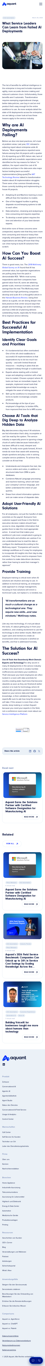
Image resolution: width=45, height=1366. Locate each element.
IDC (28, 144)
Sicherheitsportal (8, 1265)
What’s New (6, 1270)
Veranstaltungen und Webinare (14, 1252)
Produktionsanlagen (10, 1220)
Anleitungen (7, 1261)
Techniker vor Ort (9, 1141)
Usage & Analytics (9, 1114)
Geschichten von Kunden (12, 1238)
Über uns (6, 1159)
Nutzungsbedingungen (11, 1345)
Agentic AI (6, 1091)
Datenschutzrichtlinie (10, 1336)
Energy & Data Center (10, 1206)
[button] (40, 4)
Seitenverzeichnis (9, 1350)
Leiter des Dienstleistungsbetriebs (15, 1146)
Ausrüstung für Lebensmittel (13, 1197)
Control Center (8, 1119)
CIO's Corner (7, 1242)
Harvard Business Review (17, 297)
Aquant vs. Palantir (9, 1328)
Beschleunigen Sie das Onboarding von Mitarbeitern (17, 1295)
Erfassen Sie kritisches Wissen (14, 1306)
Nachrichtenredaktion (10, 1168)
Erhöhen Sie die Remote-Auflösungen (17, 1301)
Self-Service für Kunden (11, 1137)
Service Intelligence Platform (14, 714)
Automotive (6, 1210)
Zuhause (5, 1082)
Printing (5, 1224)
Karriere (5, 1164)
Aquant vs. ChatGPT (10, 1323)
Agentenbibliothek (9, 1096)
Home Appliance (8, 1183)
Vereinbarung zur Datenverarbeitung (16, 1340)
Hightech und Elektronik (11, 1201)
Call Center (6, 1132)
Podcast (5, 1256)
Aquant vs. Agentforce (11, 1319)
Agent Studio (7, 1100)
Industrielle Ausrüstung (11, 1187)
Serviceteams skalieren (11, 1289)
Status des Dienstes (10, 1105)
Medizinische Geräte (10, 1215)
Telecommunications (10, 1192)
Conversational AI (9, 1086)
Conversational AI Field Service (14, 1109)
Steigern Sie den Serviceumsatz (14, 1284)
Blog (4, 1247)
